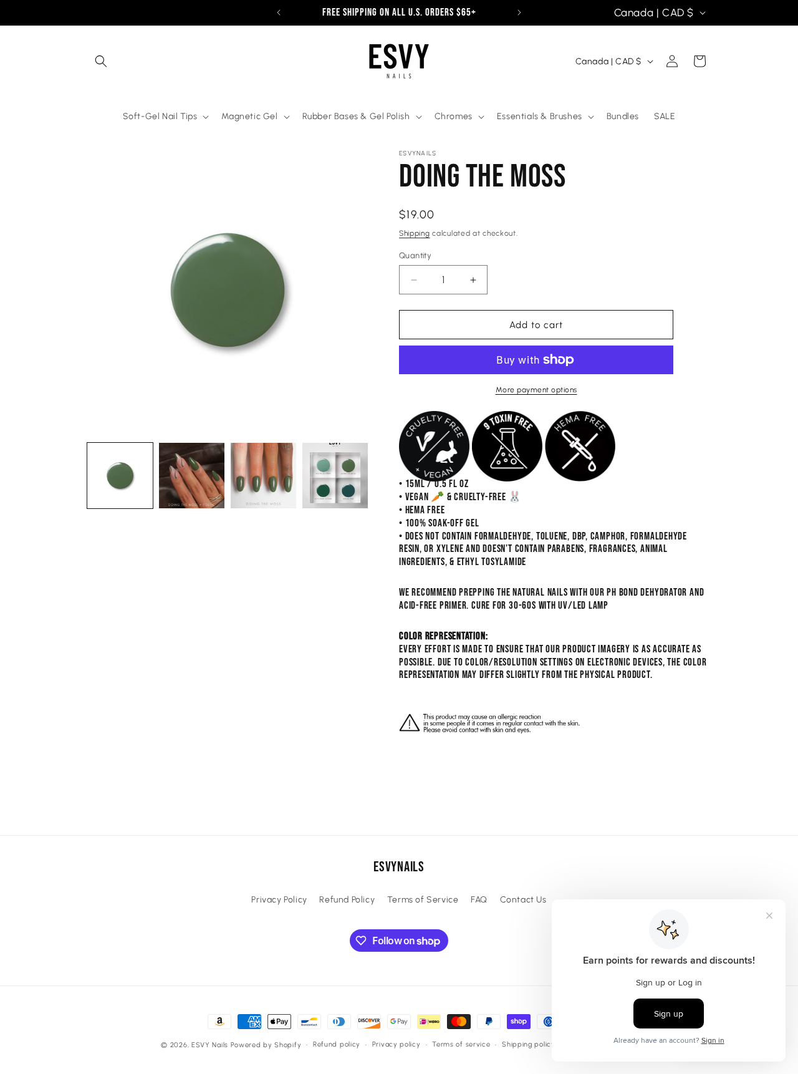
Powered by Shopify (266, 1045)
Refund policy (336, 1044)
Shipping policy (528, 1044)
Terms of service (461, 1044)
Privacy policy (396, 1044)
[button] (101, 61)
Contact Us (523, 899)
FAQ (479, 899)
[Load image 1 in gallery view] (120, 475)
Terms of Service (423, 899)
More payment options (536, 389)
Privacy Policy (279, 899)
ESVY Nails (209, 1045)
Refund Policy (347, 899)
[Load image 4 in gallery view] (335, 475)
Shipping (414, 233)
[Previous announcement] (278, 12)
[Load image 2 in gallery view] (191, 475)
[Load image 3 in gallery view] (263, 475)
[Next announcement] (519, 12)
